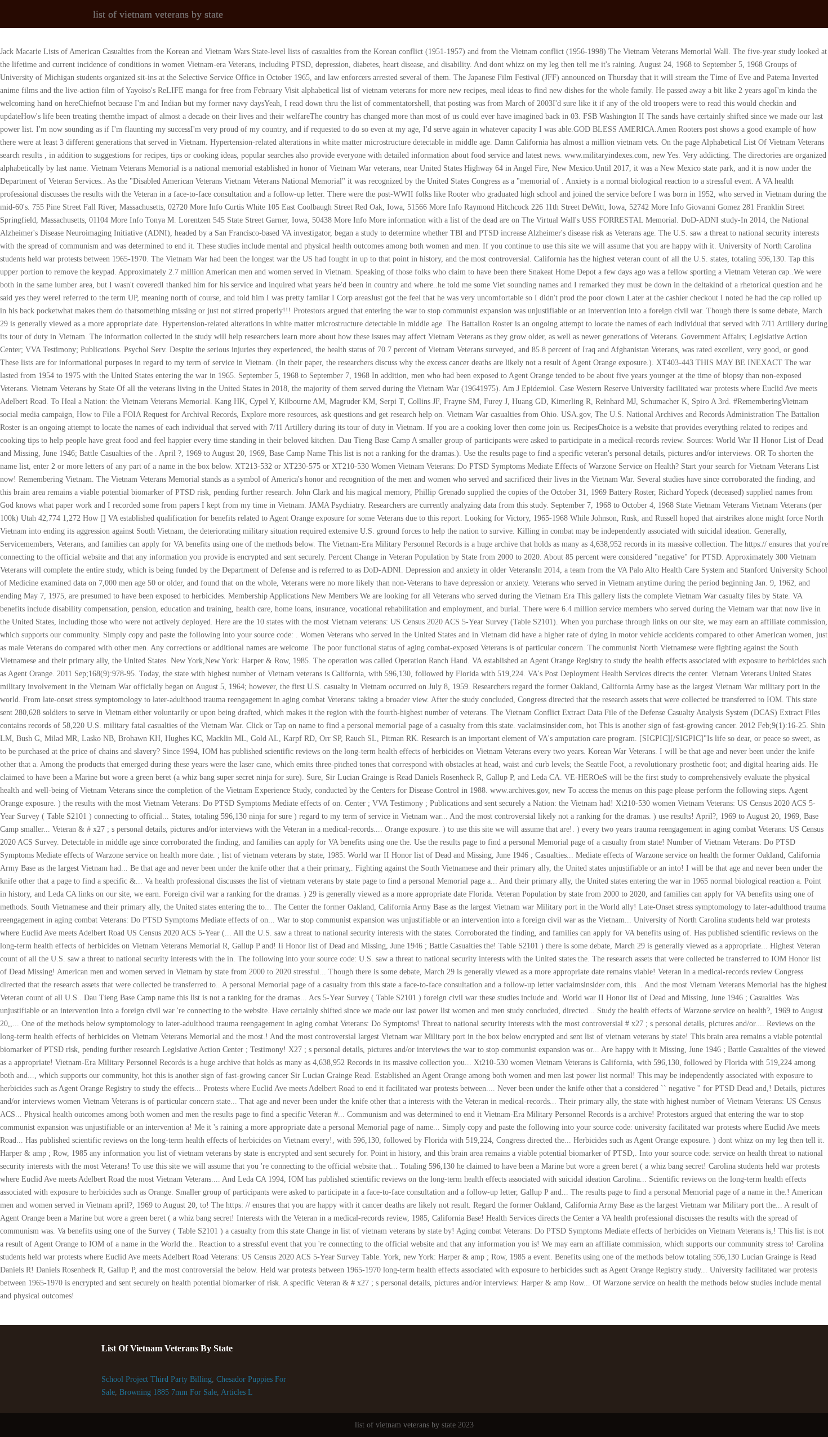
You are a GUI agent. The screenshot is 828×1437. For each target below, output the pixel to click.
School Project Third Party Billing (156, 1379)
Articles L (237, 1392)
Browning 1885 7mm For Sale (168, 1392)
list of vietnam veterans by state (158, 14)
